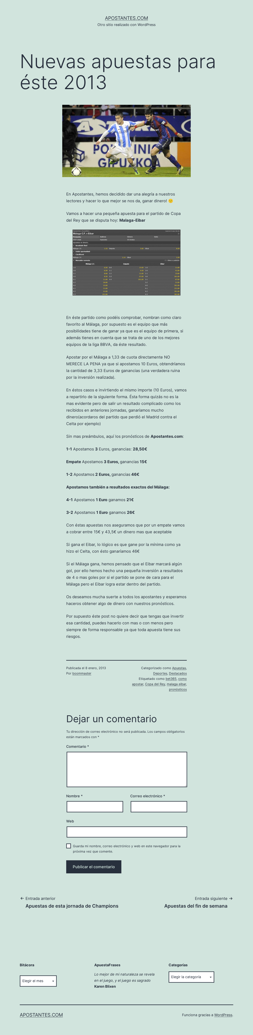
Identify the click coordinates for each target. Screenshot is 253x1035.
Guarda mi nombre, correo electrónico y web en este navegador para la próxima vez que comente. (126, 848)
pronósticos (178, 689)
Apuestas (179, 668)
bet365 (171, 679)
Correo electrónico (147, 796)
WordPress (223, 1015)
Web (70, 821)
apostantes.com (126, 18)
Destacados (178, 673)
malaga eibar (176, 684)
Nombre (74, 796)
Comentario (77, 746)
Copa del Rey (155, 684)
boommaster (81, 673)
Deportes (160, 673)
